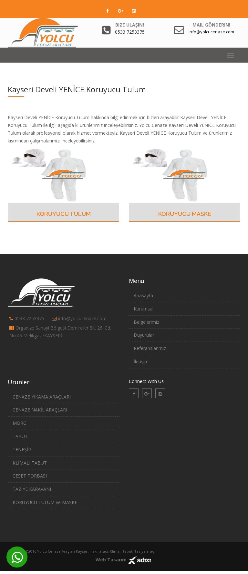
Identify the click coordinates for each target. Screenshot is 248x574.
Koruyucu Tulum (63, 213)
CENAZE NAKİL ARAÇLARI (40, 410)
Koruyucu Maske (184, 213)
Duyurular (144, 335)
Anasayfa (143, 295)
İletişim (141, 361)
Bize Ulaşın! (129, 25)
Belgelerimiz (146, 322)
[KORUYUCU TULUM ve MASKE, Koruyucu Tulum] (63, 175)
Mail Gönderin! (211, 25)
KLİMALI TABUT (30, 463)
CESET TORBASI (30, 476)
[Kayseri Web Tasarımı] (139, 560)
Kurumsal (143, 309)
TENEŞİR (22, 449)
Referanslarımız (150, 348)
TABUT (20, 436)
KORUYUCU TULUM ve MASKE (45, 502)
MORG (19, 423)
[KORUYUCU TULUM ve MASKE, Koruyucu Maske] (184, 175)
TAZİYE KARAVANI (32, 489)
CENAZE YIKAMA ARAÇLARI (42, 397)
